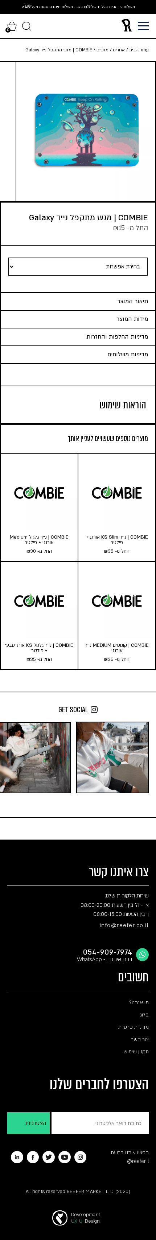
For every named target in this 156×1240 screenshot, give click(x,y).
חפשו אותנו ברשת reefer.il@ (130, 1157)
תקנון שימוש (136, 1051)
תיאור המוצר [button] (132, 301)
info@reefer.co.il (124, 925)
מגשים (102, 50)
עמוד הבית (139, 50)
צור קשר (140, 1039)
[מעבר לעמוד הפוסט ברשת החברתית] (112, 757)
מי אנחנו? (139, 1002)
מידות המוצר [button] (132, 319)
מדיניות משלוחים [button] (127, 354)
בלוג (144, 1014)
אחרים (119, 50)
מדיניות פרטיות (133, 1027)
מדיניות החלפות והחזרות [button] (117, 337)
